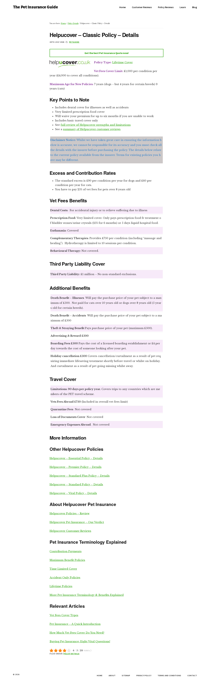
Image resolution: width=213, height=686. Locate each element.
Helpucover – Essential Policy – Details (76, 458)
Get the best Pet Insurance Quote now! (107, 53)
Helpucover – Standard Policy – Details (76, 484)
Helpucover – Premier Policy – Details (76, 467)
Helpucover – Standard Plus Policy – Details (80, 475)
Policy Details (71, 653)
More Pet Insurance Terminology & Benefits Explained (87, 595)
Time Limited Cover (63, 568)
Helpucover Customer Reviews (70, 530)
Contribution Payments (66, 551)
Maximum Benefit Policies (67, 560)
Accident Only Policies (65, 577)
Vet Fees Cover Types (64, 615)
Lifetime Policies (61, 586)
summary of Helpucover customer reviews (92, 129)
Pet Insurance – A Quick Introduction (75, 624)
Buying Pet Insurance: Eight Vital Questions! (80, 641)
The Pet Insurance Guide (35, 7)
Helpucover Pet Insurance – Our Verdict (77, 522)
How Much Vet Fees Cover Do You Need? (77, 632)
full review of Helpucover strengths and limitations (96, 124)
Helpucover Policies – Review (70, 513)
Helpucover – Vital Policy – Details (73, 493)
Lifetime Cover (122, 62)
